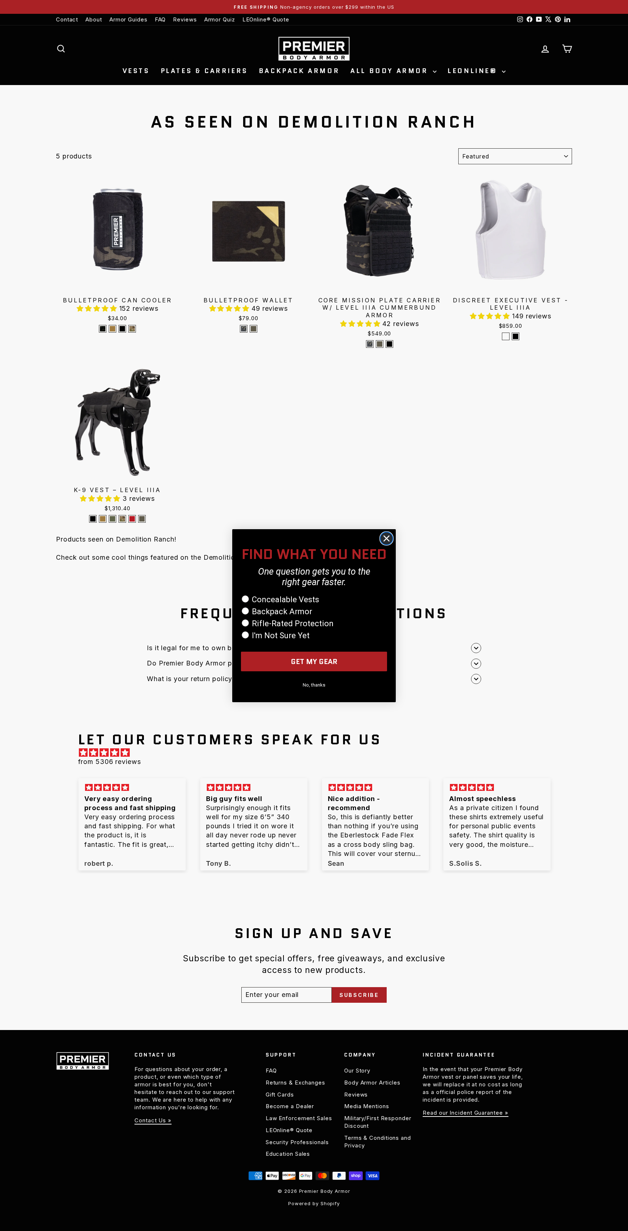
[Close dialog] (386, 538)
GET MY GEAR (314, 661)
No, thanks (314, 685)
